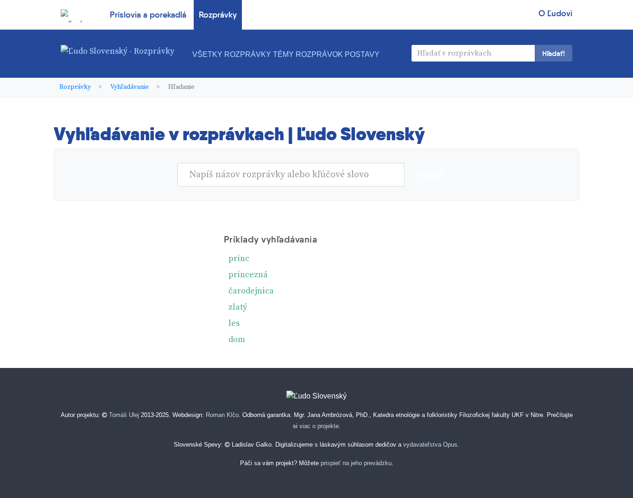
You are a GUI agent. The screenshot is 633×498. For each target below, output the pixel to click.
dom (236, 339)
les (234, 323)
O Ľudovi (555, 13)
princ (238, 258)
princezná (248, 274)
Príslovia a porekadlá (148, 15)
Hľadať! (553, 53)
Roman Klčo (222, 414)
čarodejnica (251, 291)
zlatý (237, 307)
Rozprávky (218, 15)
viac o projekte (319, 426)
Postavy (362, 54)
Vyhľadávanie (129, 87)
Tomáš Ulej (124, 414)
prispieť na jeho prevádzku (356, 463)
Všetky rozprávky (231, 54)
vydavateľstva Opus (430, 444)
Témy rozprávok (308, 54)
